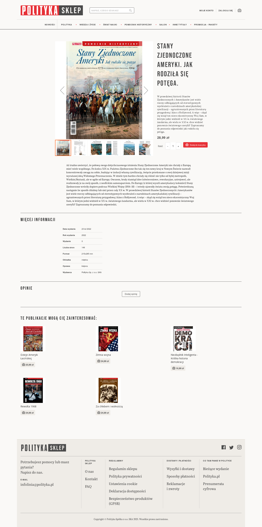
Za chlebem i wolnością (109, 406)
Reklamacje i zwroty (176, 486)
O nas (89, 471)
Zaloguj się (226, 10)
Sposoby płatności (181, 476)
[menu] (131, 24)
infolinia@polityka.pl (37, 484)
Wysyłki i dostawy (181, 468)
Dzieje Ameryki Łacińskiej (29, 356)
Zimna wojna (103, 354)
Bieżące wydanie (216, 468)
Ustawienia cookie (123, 483)
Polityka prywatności (125, 476)
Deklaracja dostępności (127, 490)
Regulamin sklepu (123, 468)
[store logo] (51, 10)
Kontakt (91, 478)
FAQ (88, 486)
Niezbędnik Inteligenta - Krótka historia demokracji (184, 358)
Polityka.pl (211, 476)
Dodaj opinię (131, 293)
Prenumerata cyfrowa (213, 486)
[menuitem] (50, 24)
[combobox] (112, 10)
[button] (62, 90)
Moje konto (206, 10)
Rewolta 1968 (28, 406)
